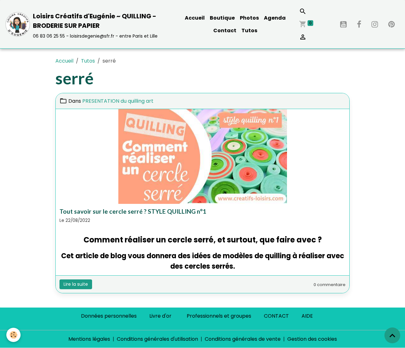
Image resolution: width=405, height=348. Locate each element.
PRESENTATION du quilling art (117, 101)
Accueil (195, 17)
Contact (224, 30)
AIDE (307, 316)
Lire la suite (76, 284)
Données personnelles (109, 316)
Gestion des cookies (312, 339)
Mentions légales (89, 339)
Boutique (222, 17)
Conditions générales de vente (243, 339)
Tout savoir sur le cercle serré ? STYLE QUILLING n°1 (132, 211)
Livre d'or (160, 316)
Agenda (275, 17)
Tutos (249, 30)
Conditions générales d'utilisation (157, 339)
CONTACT (276, 316)
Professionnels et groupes (219, 316)
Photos (249, 17)
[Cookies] (13, 335)
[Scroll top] (392, 335)
